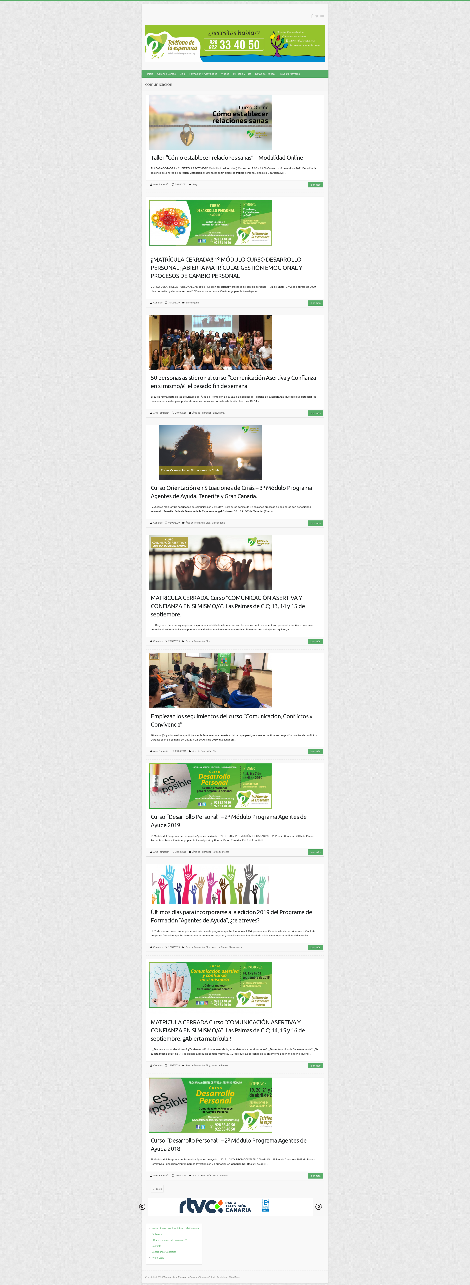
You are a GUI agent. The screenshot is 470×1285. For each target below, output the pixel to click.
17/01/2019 (174, 947)
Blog (182, 73)
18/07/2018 (174, 1065)
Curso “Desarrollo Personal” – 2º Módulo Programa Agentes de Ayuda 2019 (229, 820)
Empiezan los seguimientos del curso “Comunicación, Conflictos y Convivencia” (231, 720)
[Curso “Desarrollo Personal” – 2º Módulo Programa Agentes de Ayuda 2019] (210, 786)
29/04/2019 (181, 751)
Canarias (157, 302)
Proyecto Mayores (289, 73)
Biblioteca (157, 1234)
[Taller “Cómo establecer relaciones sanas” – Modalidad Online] (210, 122)
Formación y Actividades (203, 73)
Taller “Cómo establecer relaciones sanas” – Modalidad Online (227, 157)
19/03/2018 (181, 1175)
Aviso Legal (158, 1257)
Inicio (150, 73)
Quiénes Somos (166, 73)
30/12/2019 (174, 302)
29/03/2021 (181, 184)
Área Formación (161, 184)
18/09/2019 (181, 413)
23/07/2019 (174, 641)
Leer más (315, 184)
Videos (225, 73)
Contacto (156, 1246)
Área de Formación (202, 413)
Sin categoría (192, 302)
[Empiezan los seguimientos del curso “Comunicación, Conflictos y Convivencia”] (210, 680)
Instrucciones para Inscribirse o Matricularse (175, 1228)
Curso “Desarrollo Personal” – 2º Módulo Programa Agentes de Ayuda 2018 (229, 1144)
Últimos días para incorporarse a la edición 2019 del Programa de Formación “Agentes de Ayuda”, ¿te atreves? (231, 916)
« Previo (157, 1188)
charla (221, 413)
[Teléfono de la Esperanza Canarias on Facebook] (311, 16)
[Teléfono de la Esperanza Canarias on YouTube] (322, 16)
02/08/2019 (174, 523)
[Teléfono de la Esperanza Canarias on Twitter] (316, 16)
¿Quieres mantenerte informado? (169, 1240)
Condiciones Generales (164, 1251)
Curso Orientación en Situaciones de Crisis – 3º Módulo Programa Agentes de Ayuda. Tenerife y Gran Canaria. (231, 491)
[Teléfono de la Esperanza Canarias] (235, 44)
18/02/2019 (181, 852)
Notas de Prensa (265, 73)
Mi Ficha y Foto (242, 73)
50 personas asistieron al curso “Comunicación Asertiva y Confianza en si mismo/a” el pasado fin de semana (233, 381)
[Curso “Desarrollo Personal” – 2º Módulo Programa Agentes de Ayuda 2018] (210, 1105)
